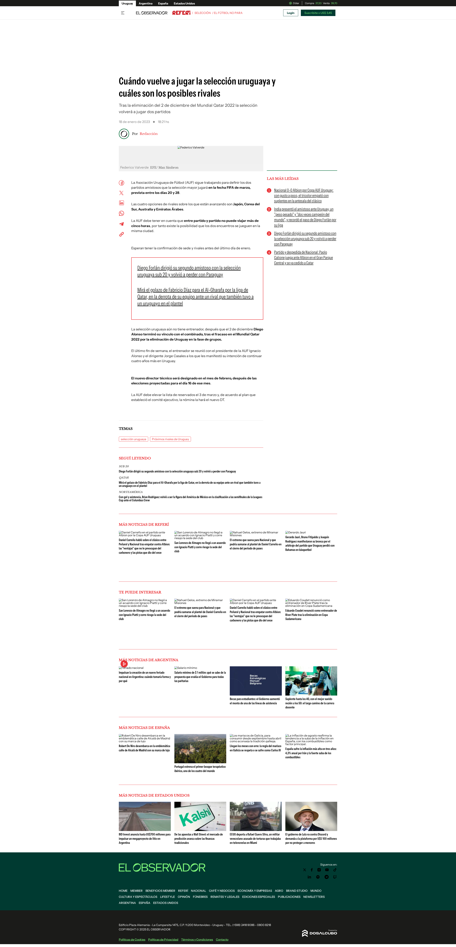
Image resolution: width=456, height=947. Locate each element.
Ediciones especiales (258, 897)
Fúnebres (200, 897)
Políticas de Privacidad (163, 939)
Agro (279, 890)
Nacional (198, 890)
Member (136, 890)
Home (123, 890)
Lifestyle (167, 897)
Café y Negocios (222, 890)
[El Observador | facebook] (311, 870)
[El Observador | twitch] (335, 877)
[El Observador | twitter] (304, 870)
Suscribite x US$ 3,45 (318, 13)
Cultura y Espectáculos (138, 897)
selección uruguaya (133, 439)
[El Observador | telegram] (326, 877)
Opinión (184, 897)
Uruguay (127, 3)
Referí (183, 890)
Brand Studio (297, 890)
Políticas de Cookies (132, 939)
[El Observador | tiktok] (335, 870)
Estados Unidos (184, 3)
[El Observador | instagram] (319, 870)
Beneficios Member (160, 890)
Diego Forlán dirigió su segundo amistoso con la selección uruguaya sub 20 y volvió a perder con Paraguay (177, 471)
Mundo (316, 890)
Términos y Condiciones (197, 939)
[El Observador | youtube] (327, 870)
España (163, 3)
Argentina (145, 3)
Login (290, 13)
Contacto (222, 939)
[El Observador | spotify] (318, 877)
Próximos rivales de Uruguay (170, 439)
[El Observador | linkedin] (309, 877)
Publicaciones (289, 897)
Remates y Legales (225, 897)
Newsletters (314, 897)
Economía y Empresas (255, 890)
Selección (203, 12)
